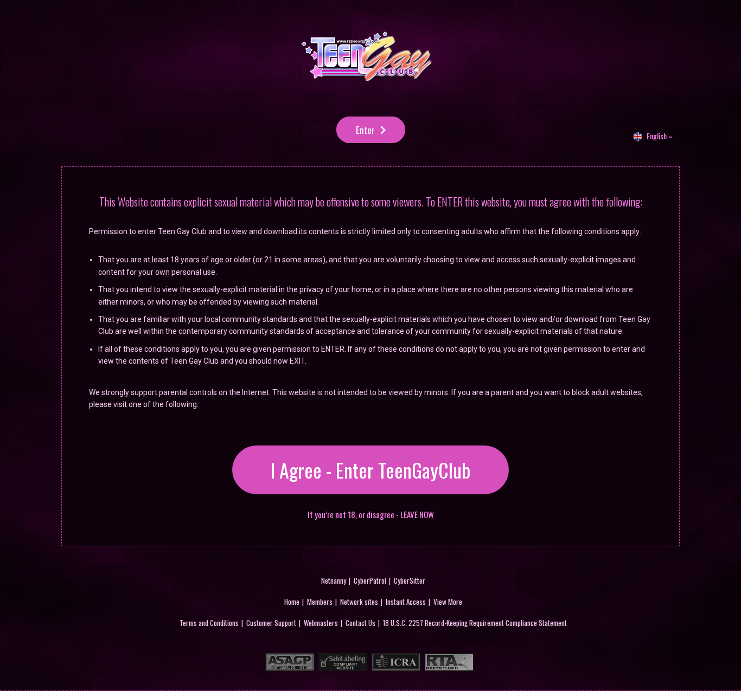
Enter (365, 130)
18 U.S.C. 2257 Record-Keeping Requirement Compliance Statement (475, 622)
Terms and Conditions (209, 622)
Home (291, 601)
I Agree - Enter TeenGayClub (370, 469)
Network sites (359, 601)
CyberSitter (409, 580)
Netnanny (333, 580)
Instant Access (406, 601)
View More (447, 601)
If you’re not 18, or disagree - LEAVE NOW (371, 515)
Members (320, 601)
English (657, 135)
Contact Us (360, 622)
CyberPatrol (370, 580)
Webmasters (321, 622)
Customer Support (271, 622)
